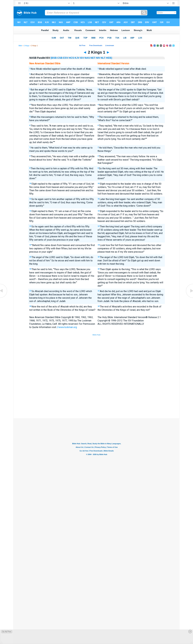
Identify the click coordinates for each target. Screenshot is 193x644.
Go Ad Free (6, 632)
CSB (60, 58)
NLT (103, 58)
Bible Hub (96, 335)
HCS (71, 58)
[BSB (54, 58)
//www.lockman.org (67, 327)
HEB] (109, 58)
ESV (65, 58)
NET (92, 58)
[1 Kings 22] (4, 297)
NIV (98, 58)
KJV (77, 58)
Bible (20, 45)
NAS (87, 58)
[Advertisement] (96, 396)
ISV (82, 58)
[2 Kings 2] (189, 297)
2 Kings (26, 45)
